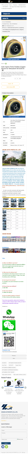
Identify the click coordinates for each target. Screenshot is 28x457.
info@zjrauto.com (10, 25)
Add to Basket (10, 87)
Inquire (9, 83)
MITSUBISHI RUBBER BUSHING (9, 367)
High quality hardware (6, 374)
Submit (6, 443)
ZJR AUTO (11, 365)
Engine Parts (18, 365)
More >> (24, 18)
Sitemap (23, 452)
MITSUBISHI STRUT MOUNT (8, 372)
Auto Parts (4, 365)
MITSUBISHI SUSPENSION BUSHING (10, 369)
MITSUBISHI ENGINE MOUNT (15, 362)
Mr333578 (4, 362)
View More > (3, 420)
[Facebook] (2, 446)
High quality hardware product (19, 374)
